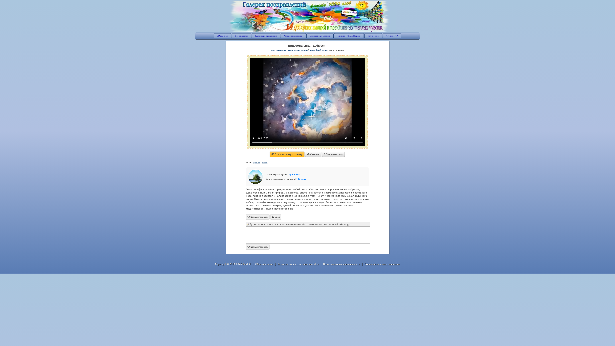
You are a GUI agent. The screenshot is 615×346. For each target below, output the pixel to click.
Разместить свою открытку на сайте (298, 264)
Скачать (313, 154)
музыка (256, 162)
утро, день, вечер (298, 50)
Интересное (373, 36)
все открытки (278, 50)
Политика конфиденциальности (341, 264)
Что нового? (392, 36)
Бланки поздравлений (320, 36)
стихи (264, 162)
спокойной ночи (318, 50)
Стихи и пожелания (293, 36)
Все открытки (241, 36)
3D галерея (222, 36)
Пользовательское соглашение (382, 264)
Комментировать (257, 247)
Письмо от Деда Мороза (349, 36)
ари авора (294, 174)
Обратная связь (264, 264)
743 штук (301, 179)
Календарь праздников (266, 36)
